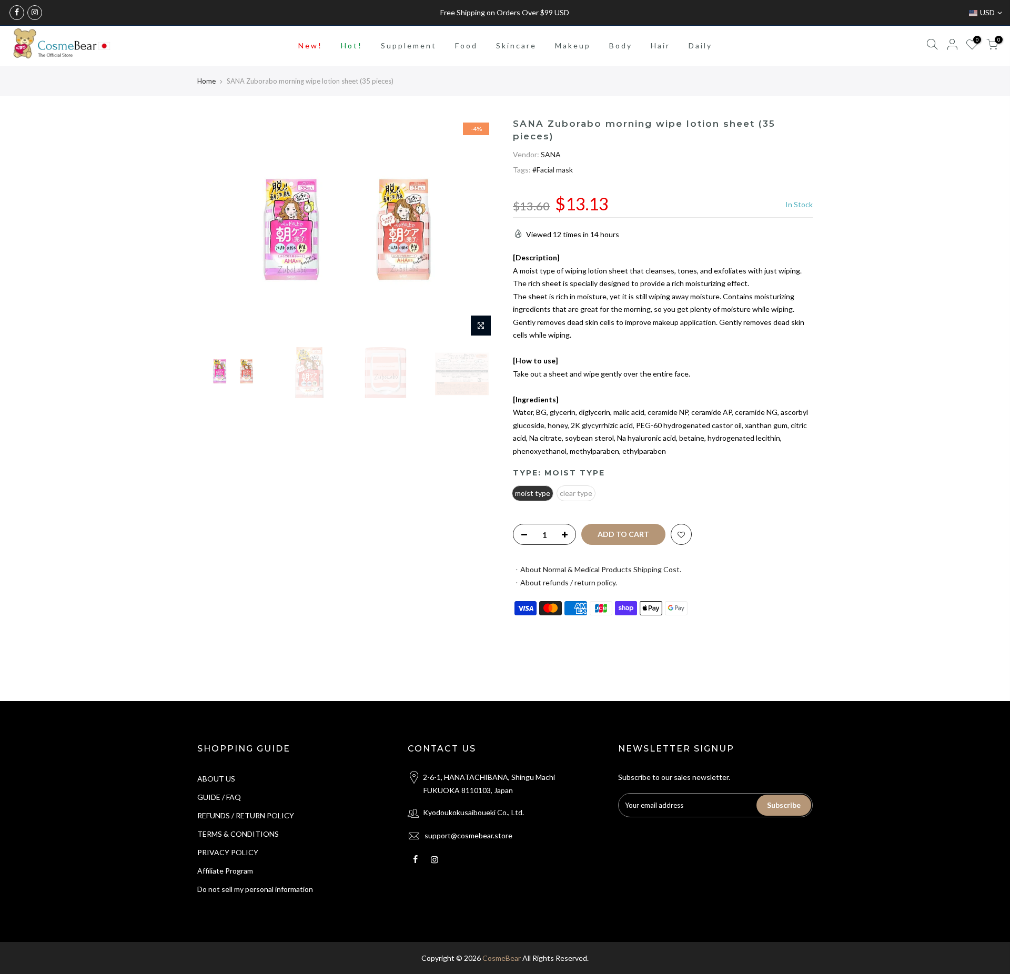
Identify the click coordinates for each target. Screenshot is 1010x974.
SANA (551, 153)
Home (206, 81)
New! (310, 45)
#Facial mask (552, 169)
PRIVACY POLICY (227, 852)
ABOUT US (216, 778)
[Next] (478, 229)
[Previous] (215, 229)
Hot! (351, 45)
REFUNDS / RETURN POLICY (245, 815)
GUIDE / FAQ (219, 797)
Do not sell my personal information (255, 889)
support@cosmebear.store (468, 835)
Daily (700, 45)
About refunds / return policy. (568, 581)
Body (620, 45)
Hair (660, 45)
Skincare (516, 45)
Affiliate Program (225, 870)
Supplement (409, 45)
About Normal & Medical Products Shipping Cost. (600, 569)
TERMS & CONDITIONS (238, 833)
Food (466, 45)
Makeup (573, 45)
